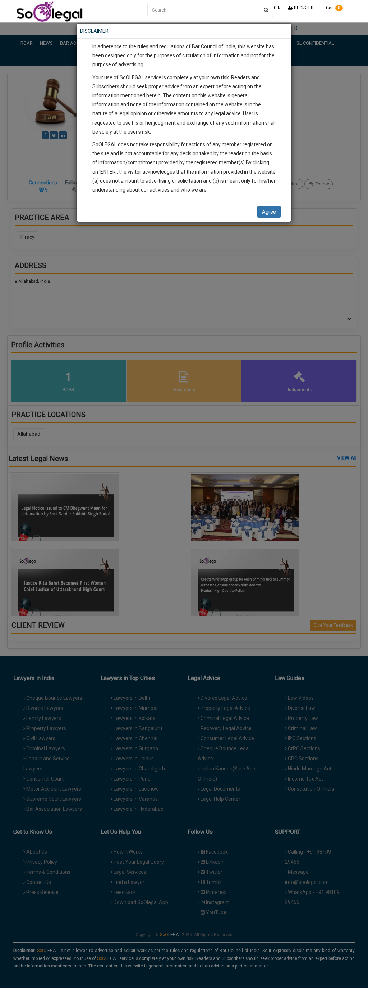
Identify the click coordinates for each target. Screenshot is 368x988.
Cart (332, 7)
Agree (269, 212)
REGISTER (303, 7)
